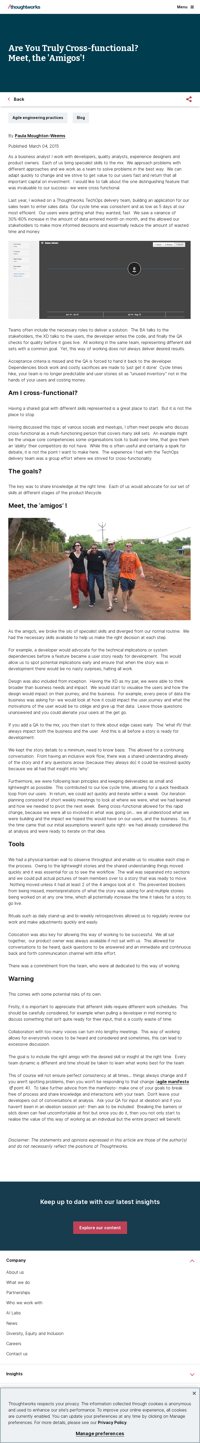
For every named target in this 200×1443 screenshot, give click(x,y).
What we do (18, 1282)
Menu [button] (182, 7)
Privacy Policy (112, 1422)
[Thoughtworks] (24, 7)
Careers (13, 1343)
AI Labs (13, 1312)
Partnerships (18, 1292)
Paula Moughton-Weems (40, 135)
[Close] (194, 1393)
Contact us (17, 1353)
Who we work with (24, 1302)
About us (15, 1272)
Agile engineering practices (37, 117)
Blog (81, 117)
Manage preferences (100, 1433)
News (11, 1323)
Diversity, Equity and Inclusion (35, 1333)
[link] (100, 1227)
